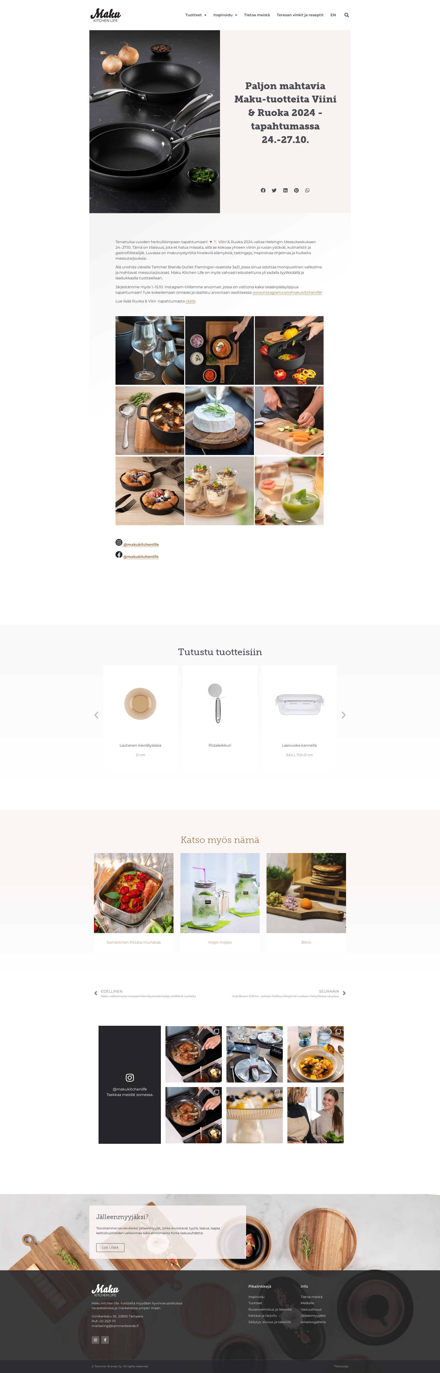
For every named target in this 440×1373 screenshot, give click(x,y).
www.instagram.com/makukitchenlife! (287, 292)
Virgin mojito (220, 942)
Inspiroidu (223, 15)
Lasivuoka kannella (220, 745)
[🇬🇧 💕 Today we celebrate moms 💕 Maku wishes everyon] (315, 1115)
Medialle (307, 1303)
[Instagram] (130, 1078)
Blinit (306, 942)
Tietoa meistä (257, 15)
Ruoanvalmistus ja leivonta (270, 1309)
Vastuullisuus (311, 1309)
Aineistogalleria (313, 1322)
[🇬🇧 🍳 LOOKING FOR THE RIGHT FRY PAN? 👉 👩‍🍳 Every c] (193, 1054)
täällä (190, 301)
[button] (347, 15)
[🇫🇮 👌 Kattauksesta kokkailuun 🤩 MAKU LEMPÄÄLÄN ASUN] (315, 1054)
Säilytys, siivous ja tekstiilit (269, 1322)
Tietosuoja (341, 1366)
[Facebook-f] (105, 1340)
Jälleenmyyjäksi (313, 1316)
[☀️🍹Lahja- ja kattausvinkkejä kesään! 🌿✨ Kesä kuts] (254, 1115)
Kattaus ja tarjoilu (262, 1316)
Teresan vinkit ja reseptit (300, 15)
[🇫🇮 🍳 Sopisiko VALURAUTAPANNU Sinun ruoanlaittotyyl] (193, 1115)
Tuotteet (193, 15)
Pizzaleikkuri (140, 745)
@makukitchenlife (130, 1089)
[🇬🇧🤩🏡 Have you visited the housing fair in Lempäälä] (254, 1054)
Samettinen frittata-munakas (134, 942)
